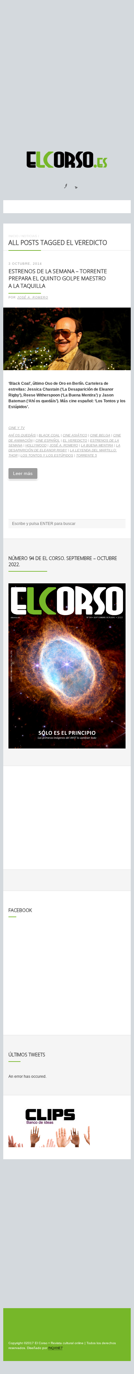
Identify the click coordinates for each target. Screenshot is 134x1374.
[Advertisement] (67, 73)
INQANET (55, 1348)
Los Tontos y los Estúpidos (46, 455)
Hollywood (36, 445)
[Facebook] (62, 184)
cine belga (100, 435)
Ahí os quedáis (22, 435)
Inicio (13, 236)
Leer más (23, 473)
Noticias (29, 236)
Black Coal (49, 435)
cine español (47, 440)
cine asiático (75, 435)
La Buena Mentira (97, 445)
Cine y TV (16, 428)
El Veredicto (75, 440)
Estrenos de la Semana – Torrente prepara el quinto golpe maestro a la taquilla (57, 278)
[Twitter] (74, 184)
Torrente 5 (86, 455)
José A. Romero (32, 297)
